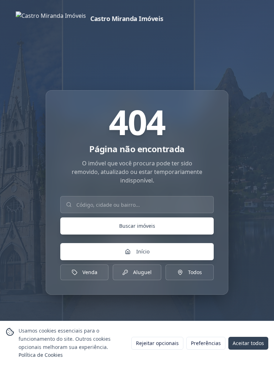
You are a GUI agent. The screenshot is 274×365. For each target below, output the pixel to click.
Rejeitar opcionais (157, 343)
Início (142, 251)
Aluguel (142, 272)
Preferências (206, 343)
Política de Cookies (41, 354)
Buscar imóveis (137, 225)
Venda (89, 272)
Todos (195, 272)
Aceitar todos (248, 343)
